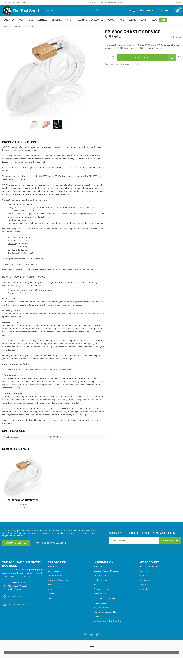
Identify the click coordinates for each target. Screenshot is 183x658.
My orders (143, 571)
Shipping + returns (102, 589)
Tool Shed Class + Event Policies (109, 598)
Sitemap (97, 616)
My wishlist (144, 580)
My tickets (144, 575)
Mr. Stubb (12, 240)
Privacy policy (100, 603)
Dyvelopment (133, 652)
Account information (148, 566)
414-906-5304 (14, 596)
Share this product (128, 64)
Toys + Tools (18, 20)
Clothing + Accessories (90, 20)
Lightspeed (103, 652)
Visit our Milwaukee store (51, 543)
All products (145, 589)
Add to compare (111, 64)
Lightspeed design (118, 652)
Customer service (16, 543)
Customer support (102, 580)
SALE (163, 20)
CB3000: (11, 246)
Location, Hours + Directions (106, 571)
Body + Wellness (38, 20)
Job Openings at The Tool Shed (108, 621)
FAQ (96, 584)
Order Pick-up (100, 593)
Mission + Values (101, 575)
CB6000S (12, 243)
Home (5, 20)
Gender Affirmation (62, 20)
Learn (144, 20)
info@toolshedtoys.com (19, 604)
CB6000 (11, 250)
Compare (143, 584)
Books (110, 20)
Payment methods (102, 607)
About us (98, 566)
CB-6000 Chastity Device (22, 26)
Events (132, 20)
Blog (154, 20)
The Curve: (13, 253)
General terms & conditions (106, 612)
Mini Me (11, 237)
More (121, 20)
